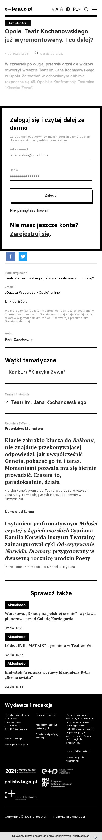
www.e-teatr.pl (13, 738)
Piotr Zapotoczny (19, 339)
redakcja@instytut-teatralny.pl (47, 726)
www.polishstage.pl (16, 744)
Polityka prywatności (69, 816)
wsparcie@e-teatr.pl (78, 751)
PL (75, 9)
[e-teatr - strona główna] (18, 9)
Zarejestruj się (30, 233)
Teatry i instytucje (17, 394)
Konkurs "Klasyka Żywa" (37, 372)
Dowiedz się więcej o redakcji (48, 736)
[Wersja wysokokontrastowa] (67, 9)
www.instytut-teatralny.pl (75, 759)
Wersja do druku (51, 53)
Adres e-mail (19, 149)
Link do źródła (16, 301)
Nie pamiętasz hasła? (29, 210)
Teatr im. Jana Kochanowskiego (48, 402)
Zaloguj (51, 195)
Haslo (14, 170)
